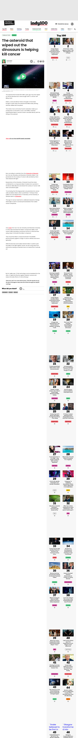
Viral (46, 29)
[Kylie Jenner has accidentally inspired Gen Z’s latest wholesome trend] (54, 381)
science (68, 331)
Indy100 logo (39, 23)
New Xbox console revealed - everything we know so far (54, 508)
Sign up (8, 138)
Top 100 (4, 29)
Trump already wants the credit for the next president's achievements (68, 119)
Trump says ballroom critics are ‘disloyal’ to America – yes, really (54, 187)
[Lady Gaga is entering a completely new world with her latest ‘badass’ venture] (54, 449)
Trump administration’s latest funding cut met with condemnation (68, 95)
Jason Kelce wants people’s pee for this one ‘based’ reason (54, 210)
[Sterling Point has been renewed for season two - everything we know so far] (54, 657)
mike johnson (68, 148)
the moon (68, 557)
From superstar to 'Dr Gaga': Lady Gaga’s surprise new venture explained (54, 459)
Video (62, 29)
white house (68, 421)
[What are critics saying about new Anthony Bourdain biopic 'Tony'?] (54, 632)
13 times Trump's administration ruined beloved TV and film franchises (68, 416)
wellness (68, 237)
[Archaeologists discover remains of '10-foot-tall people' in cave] (68, 358)
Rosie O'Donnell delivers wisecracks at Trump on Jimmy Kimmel (68, 576)
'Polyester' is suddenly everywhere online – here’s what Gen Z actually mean (68, 484)
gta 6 (68, 57)
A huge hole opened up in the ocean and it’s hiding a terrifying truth (55, 325)
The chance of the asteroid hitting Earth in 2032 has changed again (54, 691)
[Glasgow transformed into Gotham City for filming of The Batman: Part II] (68, 727)
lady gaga (54, 465)
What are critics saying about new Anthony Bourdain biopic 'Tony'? (55, 642)
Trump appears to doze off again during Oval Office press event (54, 143)
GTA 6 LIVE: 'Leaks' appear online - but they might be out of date (68, 51)
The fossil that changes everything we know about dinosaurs (68, 325)
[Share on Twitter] (41, 61)
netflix (54, 100)
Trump (27, 29)
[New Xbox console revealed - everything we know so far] (54, 498)
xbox (55, 513)
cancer (10, 292)
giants (68, 373)
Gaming (19, 29)
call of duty (68, 649)
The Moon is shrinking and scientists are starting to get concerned (68, 551)
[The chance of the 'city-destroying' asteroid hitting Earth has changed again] (54, 682)
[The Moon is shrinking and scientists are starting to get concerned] (68, 541)
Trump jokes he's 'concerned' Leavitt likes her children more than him (54, 119)
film (68, 306)
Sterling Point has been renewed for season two (55, 666)
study (10, 228)
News (11, 29)
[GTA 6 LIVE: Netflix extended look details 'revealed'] (54, 473)
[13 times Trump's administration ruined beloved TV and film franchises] (68, 406)
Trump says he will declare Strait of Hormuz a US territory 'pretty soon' (54, 551)
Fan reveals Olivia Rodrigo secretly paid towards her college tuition (68, 186)
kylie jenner (54, 398)
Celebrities (54, 29)
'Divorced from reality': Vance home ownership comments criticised (68, 275)
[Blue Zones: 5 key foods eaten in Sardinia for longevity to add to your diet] (68, 223)
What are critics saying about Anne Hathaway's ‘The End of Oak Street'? (68, 508)
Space (54, 699)
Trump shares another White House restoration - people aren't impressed (54, 51)
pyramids (55, 582)
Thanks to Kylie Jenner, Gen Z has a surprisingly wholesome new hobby (54, 392)
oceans (54, 331)
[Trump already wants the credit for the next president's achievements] (68, 109)
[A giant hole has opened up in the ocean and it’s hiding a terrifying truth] (54, 314)
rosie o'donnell (68, 582)
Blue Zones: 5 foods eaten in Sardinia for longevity (68, 232)
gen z (68, 490)
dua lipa (54, 282)
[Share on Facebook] (38, 61)
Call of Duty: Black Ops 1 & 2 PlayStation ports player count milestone (68, 643)
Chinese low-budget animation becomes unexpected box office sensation (68, 300)
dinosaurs (5, 292)
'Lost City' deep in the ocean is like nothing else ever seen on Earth (68, 600)
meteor (14, 35)
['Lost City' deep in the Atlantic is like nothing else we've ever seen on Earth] (68, 590)
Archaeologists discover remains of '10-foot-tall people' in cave (68, 368)
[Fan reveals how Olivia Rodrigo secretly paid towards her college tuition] (68, 176)
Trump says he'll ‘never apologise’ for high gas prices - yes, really (54, 233)
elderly (68, 699)
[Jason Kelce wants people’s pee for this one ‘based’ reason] (54, 200)
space (68, 398)
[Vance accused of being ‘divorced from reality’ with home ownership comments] (68, 265)
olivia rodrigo (68, 192)
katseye (68, 214)
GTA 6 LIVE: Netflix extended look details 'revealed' (55, 483)
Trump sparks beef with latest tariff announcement (54, 368)
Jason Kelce (54, 214)
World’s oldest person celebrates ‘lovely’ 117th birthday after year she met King (68, 693)
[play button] (23, 76)
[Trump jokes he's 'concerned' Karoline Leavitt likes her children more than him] (54, 109)
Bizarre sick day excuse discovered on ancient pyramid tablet (54, 575)
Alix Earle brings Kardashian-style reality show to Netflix (55, 95)
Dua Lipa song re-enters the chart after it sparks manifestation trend (55, 275)
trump (54, 557)
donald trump (55, 57)
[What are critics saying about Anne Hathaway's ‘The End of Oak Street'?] (68, 498)
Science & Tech (36, 29)
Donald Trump (68, 100)
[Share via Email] (43, 61)
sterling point (54, 674)
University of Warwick (32, 173)
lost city (68, 605)
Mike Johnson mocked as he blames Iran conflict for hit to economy (68, 143)
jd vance (68, 282)
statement (18, 196)
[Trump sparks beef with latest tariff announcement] (54, 358)
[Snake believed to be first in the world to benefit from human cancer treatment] (54, 727)
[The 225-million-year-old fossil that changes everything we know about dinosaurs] (68, 314)
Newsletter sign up (63, 24)
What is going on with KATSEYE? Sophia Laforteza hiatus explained (68, 210)
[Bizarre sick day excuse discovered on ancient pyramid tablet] (54, 565)
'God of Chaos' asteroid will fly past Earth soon (68, 391)
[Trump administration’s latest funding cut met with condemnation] (68, 85)
